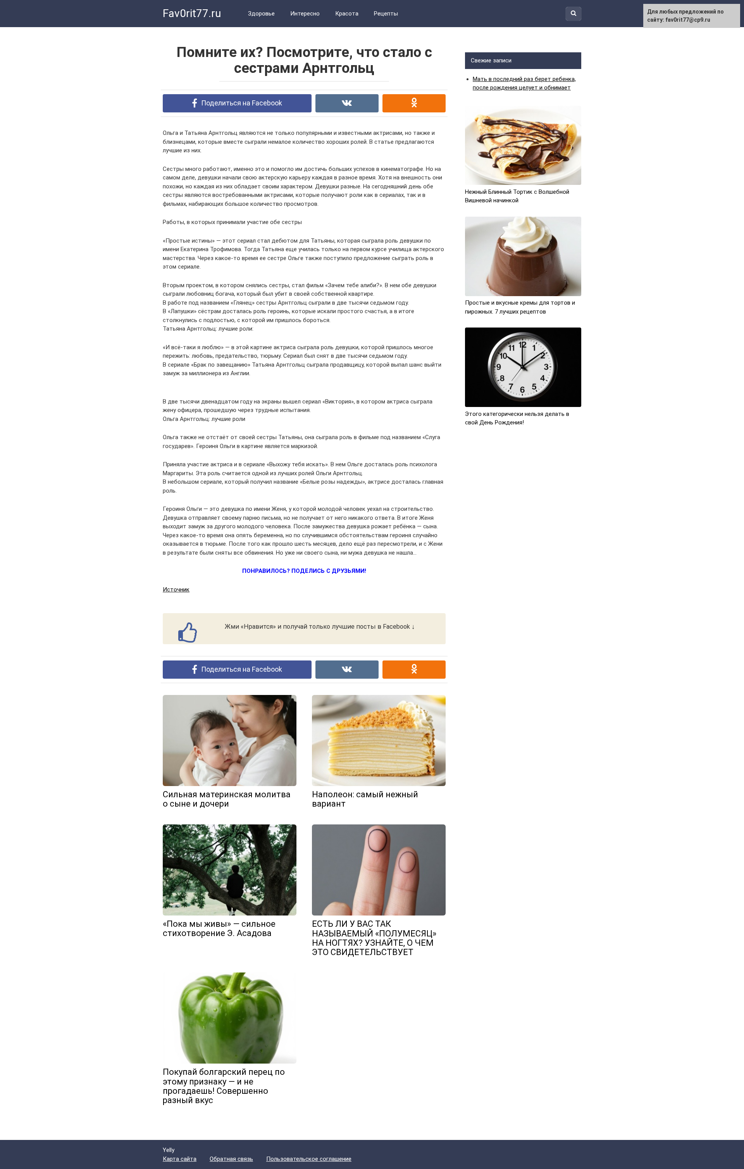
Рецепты (386, 13)
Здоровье (261, 13)
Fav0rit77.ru (192, 13)
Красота (346, 13)
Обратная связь (231, 1158)
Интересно (305, 13)
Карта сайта (179, 1158)
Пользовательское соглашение (308, 1158)
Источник (176, 589)
